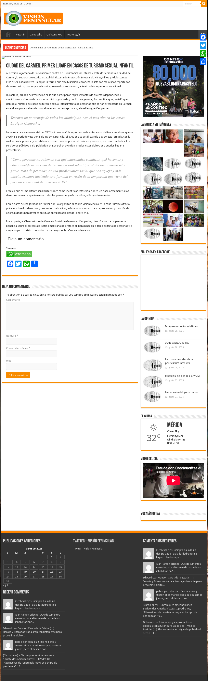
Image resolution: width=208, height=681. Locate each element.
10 (7, 566)
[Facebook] (203, 37)
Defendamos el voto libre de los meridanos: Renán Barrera (61, 47)
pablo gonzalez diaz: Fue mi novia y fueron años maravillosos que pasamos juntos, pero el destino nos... (38, 645)
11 (16, 566)
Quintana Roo (54, 34)
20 (34, 571)
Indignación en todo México (181, 326)
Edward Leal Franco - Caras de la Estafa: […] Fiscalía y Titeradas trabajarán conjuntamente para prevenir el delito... (32, 632)
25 (16, 576)
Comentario (13, 299)
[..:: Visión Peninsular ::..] (33, 17)
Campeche (36, 34)
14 (42, 566)
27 (34, 576)
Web (8, 360)
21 (42, 571)
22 (51, 571)
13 (34, 566)
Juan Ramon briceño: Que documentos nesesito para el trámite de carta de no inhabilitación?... (37, 618)
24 (7, 576)
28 (42, 576)
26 (25, 576)
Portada (8, 34)
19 (25, 571)
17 (7, 571)
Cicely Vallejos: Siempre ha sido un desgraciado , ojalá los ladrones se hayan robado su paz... (35, 605)
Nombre (12, 335)
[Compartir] (203, 62)
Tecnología (73, 34)
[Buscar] (204, 4)
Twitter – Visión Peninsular (93, 541)
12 (25, 566)
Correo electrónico (18, 348)
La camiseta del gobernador (181, 392)
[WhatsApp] (203, 53)
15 (51, 566)
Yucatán (20, 34)
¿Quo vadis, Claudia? (177, 342)
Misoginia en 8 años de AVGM (182, 375)
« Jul (5, 585)
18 (16, 571)
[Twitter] (203, 45)
